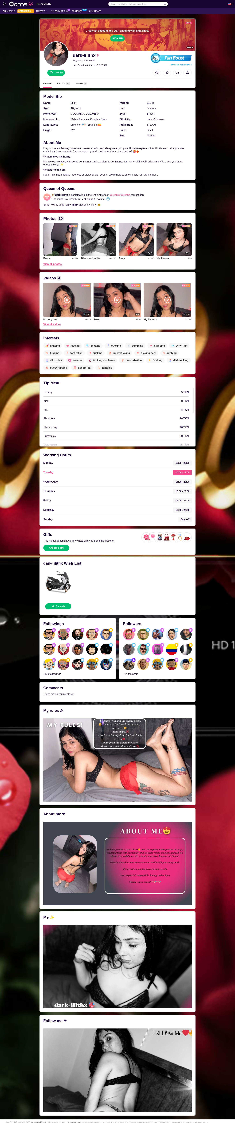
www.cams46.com (38, 1122)
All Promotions (59, 11)
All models (9, 11)
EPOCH (60, 1122)
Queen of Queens (120, 195)
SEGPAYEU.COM (74, 1122)
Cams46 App (95, 11)
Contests (77, 11)
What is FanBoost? (181, 64)
